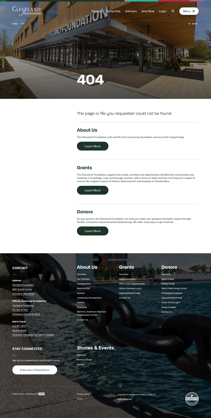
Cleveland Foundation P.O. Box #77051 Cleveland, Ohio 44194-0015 (26, 310)
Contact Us (82, 319)
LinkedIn (50, 334)
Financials (82, 307)
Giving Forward (168, 307)
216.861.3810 (19, 326)
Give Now (148, 11)
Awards (80, 302)
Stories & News (84, 359)
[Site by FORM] (28, 394)
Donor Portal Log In (170, 302)
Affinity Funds (168, 283)
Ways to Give (167, 279)
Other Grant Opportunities (132, 283)
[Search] (173, 11)
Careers (81, 293)
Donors (96, 11)
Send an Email (19, 330)
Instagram (28, 334)
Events (80, 364)
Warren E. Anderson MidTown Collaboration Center (91, 313)
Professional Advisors (172, 293)
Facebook (17, 334)
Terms (79, 398)
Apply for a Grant (127, 279)
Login (163, 11)
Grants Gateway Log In (130, 288)
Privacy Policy (83, 394)
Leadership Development (89, 297)
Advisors (131, 11)
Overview (81, 274)
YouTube (38, 334)
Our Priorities (83, 279)
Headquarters (84, 283)
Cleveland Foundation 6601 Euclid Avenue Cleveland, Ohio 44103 (23, 289)
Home (14, 23)
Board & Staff (83, 288)
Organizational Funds (129, 293)
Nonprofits (113, 11)
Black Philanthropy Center (174, 288)
